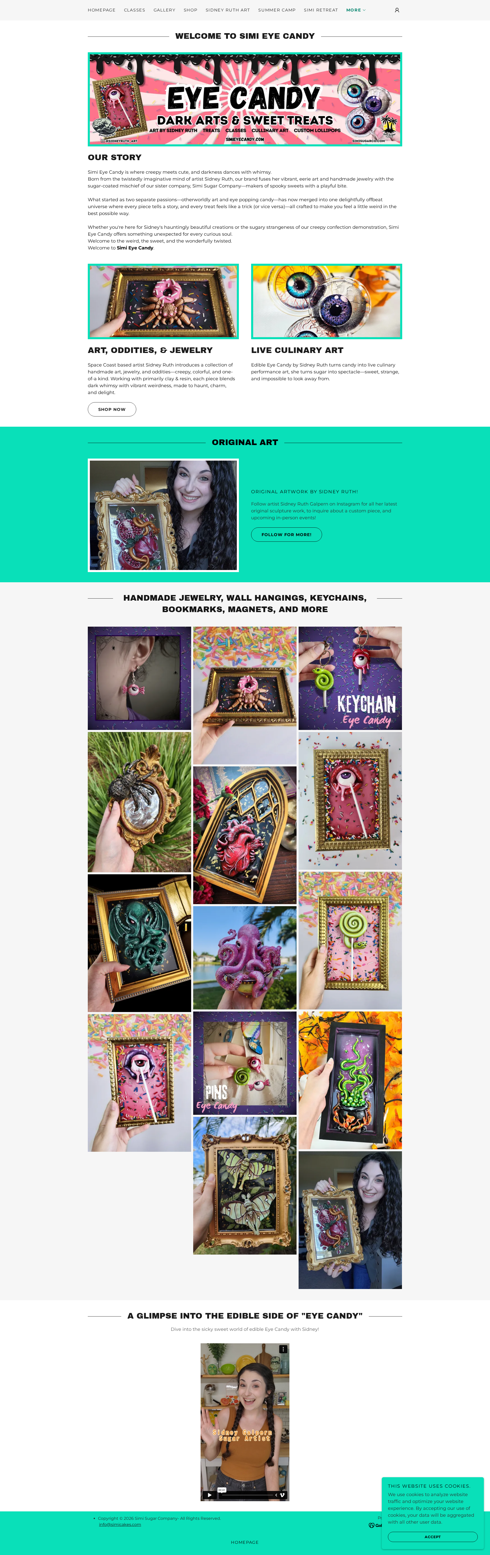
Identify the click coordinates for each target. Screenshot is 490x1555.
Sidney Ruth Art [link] (228, 10)
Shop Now (112, 409)
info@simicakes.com (120, 1524)
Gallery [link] (165, 10)
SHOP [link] (191, 10)
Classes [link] (134, 10)
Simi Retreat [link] (321, 10)
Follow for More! (287, 534)
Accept (433, 1536)
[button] (356, 10)
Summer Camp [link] (277, 10)
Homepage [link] (102, 10)
